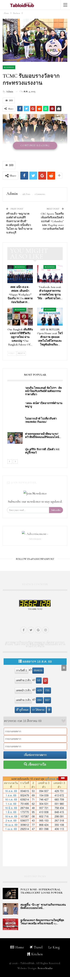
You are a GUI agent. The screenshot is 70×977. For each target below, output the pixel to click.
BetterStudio (45, 968)
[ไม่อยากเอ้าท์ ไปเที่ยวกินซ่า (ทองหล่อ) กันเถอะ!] (15, 422)
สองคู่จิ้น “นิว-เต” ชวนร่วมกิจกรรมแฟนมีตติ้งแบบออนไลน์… (43, 906)
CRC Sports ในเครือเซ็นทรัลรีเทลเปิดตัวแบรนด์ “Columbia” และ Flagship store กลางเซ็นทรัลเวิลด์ (52, 221)
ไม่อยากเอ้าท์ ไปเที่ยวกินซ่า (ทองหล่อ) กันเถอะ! (41, 420)
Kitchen (37, 954)
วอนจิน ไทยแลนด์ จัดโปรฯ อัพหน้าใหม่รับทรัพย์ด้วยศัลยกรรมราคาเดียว (43, 391)
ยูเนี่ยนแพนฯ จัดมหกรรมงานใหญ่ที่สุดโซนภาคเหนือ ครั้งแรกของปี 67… (42, 922)
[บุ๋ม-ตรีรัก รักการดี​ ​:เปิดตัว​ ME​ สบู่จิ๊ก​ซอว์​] (15, 453)
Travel (38, 947)
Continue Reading (35, 145)
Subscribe (56, 510)
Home (19, 947)
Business (9, 67)
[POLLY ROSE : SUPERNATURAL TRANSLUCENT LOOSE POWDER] (10, 893)
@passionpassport (42, 559)
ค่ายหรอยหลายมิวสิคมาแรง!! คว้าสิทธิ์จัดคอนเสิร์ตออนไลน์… (43, 435)
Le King (54, 947)
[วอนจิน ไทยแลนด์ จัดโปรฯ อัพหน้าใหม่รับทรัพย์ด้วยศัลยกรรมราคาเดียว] (15, 392)
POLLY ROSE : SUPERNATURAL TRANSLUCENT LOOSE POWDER (41, 891)
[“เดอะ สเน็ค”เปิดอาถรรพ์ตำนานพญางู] (15, 407)
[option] (35, 422)
